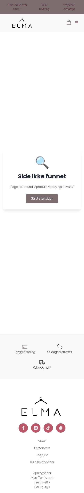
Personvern (42, 448)
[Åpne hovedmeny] (77, 23)
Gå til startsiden (42, 198)
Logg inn (42, 455)
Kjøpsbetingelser (42, 462)
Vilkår (42, 441)
